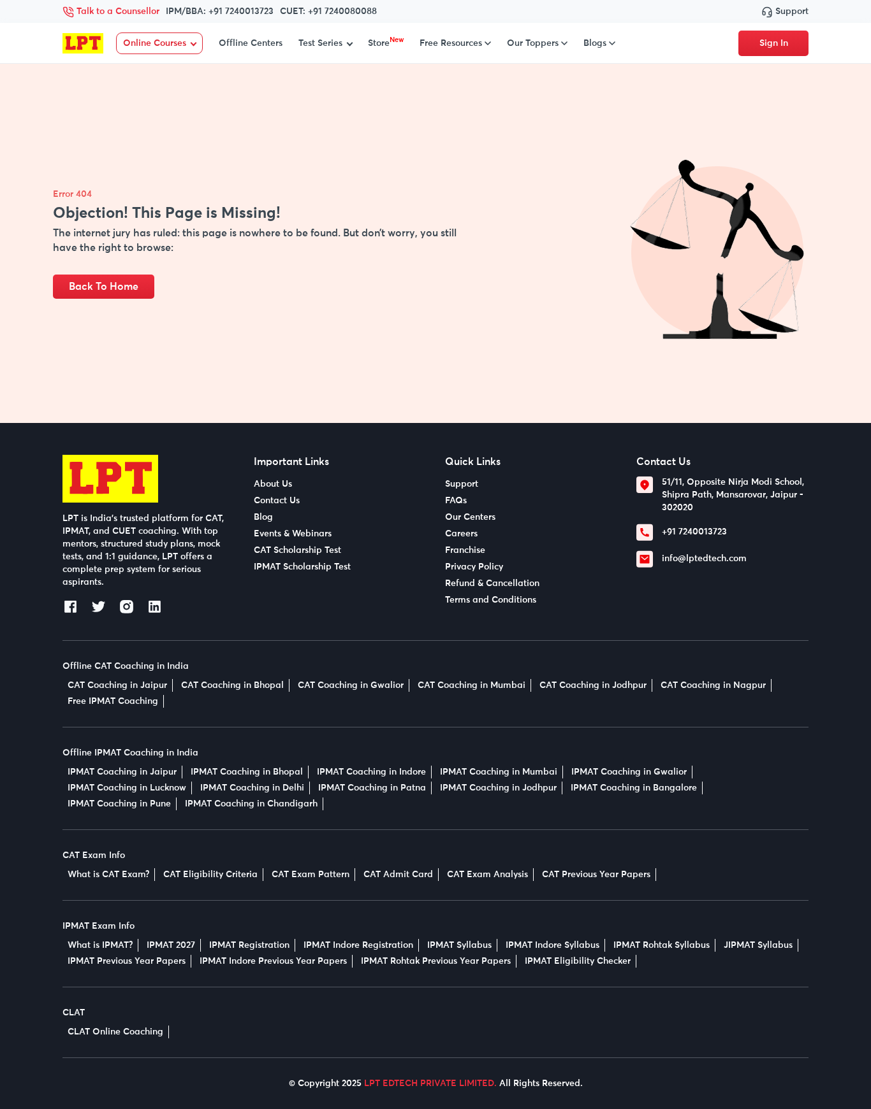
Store (386, 43)
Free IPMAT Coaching (113, 701)
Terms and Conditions (490, 600)
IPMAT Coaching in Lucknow (127, 787)
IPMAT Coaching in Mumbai (498, 772)
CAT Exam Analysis (487, 874)
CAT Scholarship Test (297, 550)
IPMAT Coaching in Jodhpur (498, 787)
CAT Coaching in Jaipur (117, 685)
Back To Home (103, 287)
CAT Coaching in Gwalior (351, 685)
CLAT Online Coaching (115, 1031)
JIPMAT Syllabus (758, 945)
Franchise (465, 550)
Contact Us (277, 500)
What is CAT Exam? (108, 874)
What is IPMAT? (100, 945)
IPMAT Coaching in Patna (372, 787)
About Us (273, 484)
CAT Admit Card (398, 874)
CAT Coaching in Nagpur (713, 685)
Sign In (773, 43)
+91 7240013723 (241, 11)
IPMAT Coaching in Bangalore (634, 787)
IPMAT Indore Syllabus (552, 945)
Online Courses (154, 43)
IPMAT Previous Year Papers (127, 961)
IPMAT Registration (249, 945)
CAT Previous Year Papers (596, 874)
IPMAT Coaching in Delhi (252, 787)
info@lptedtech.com (704, 558)
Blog (263, 517)
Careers (461, 533)
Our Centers (470, 517)
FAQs (456, 500)
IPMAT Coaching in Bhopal (247, 772)
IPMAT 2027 (171, 945)
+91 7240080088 (342, 11)
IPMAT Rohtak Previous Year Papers (436, 961)
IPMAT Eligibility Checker (578, 961)
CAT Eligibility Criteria (210, 874)
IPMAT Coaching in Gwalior (629, 772)
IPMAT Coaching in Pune (119, 803)
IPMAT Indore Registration (358, 945)
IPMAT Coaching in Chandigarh (251, 803)
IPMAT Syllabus (459, 945)
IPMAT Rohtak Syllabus (661, 945)
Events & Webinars (293, 533)
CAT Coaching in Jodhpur (593, 685)
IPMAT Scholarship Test (302, 566)
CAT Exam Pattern (310, 874)
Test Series (320, 43)
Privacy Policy (474, 566)
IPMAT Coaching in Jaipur (122, 772)
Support (791, 11)
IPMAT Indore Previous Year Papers (273, 961)
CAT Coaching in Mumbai (471, 685)
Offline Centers (250, 43)
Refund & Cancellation (492, 583)
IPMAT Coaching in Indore (371, 772)
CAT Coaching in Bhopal (232, 685)
